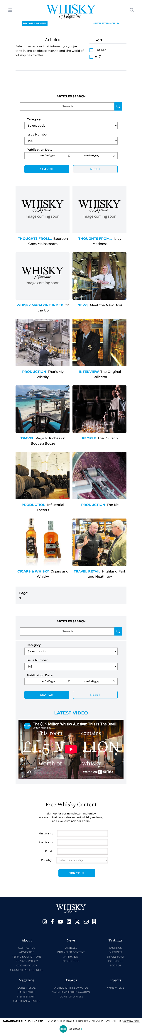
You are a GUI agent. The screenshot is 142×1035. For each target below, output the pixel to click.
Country (46, 860)
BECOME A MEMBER (34, 23)
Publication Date (40, 149)
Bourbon (115, 961)
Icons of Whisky (71, 996)
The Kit (113, 505)
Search (46, 169)
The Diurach (107, 438)
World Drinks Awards (71, 987)
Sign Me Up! (77, 873)
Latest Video (71, 713)
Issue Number (37, 134)
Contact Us (26, 947)
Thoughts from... (35, 239)
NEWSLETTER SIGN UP (106, 23)
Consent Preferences (26, 970)
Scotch (115, 965)
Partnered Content (71, 952)
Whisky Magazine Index (39, 305)
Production (34, 372)
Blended (115, 952)
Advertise (26, 952)
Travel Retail (87, 571)
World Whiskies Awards (71, 992)
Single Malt (115, 956)
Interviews (71, 956)
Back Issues (26, 992)
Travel (27, 438)
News (82, 305)
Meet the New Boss (106, 305)
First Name (46, 833)
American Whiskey (26, 1001)
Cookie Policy (26, 965)
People (89, 438)
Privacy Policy (27, 961)
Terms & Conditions (26, 956)
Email (49, 851)
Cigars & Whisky (33, 571)
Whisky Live (115, 987)
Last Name (46, 842)
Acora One (131, 1021)
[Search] (118, 106)
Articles (71, 947)
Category (34, 119)
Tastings (115, 947)
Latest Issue (26, 987)
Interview (89, 372)
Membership (26, 996)
